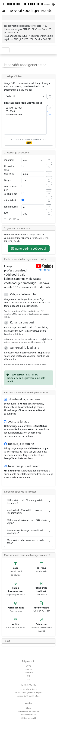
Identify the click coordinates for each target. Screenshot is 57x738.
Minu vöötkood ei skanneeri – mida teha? (25, 541)
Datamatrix (28, 672)
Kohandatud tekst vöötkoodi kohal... (30, 141)
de (45, 4)
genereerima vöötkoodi (30, 248)
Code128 (28, 669)
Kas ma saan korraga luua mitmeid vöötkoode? (25, 531)
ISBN (28, 679)
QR (28, 676)
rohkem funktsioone (28, 689)
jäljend (28, 708)
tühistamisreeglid (28, 718)
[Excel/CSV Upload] (50, 113)
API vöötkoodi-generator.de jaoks (28, 692)
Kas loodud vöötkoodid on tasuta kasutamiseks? (24, 512)
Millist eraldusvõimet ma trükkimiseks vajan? (27, 521)
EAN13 (28, 666)
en (49, 4)
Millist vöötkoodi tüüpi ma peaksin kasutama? (25, 501)
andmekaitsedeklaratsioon (28, 711)
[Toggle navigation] (6, 50)
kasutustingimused (28, 714)
